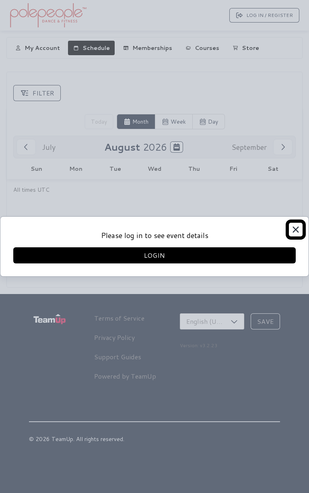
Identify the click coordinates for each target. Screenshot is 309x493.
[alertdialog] (154, 246)
